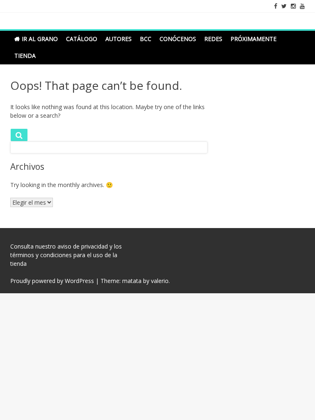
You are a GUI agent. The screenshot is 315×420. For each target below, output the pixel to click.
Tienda (25, 55)
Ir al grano (40, 39)
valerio (160, 281)
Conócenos (178, 39)
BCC (145, 39)
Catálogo (81, 39)
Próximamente (253, 39)
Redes (213, 39)
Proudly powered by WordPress (52, 281)
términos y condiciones (41, 255)
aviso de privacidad (82, 246)
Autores (118, 39)
